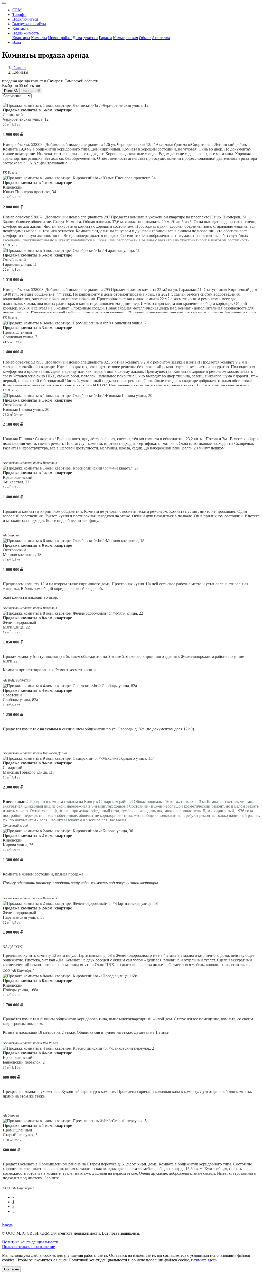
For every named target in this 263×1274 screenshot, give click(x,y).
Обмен (145, 38)
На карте (30, 91)
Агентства (161, 38)
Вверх (7, 1224)
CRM (17, 10)
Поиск (9, 91)
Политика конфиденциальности (30, 1242)
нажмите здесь (204, 1260)
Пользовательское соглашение (28, 1246)
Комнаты (39, 38)
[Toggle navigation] (4, 3)
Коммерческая (125, 38)
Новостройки (60, 38)
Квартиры (21, 38)
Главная (19, 67)
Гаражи (105, 38)
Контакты (21, 28)
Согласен (11, 1269)
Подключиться (25, 19)
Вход (16, 42)
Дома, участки (85, 38)
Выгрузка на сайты (29, 24)
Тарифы (19, 14)
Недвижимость (25, 33)
